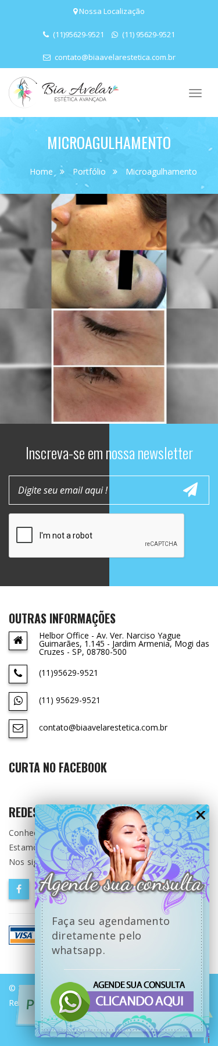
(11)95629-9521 (77, 34)
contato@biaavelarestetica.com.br (114, 57)
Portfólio (89, 171)
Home (41, 171)
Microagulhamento (161, 171)
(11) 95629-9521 (147, 34)
